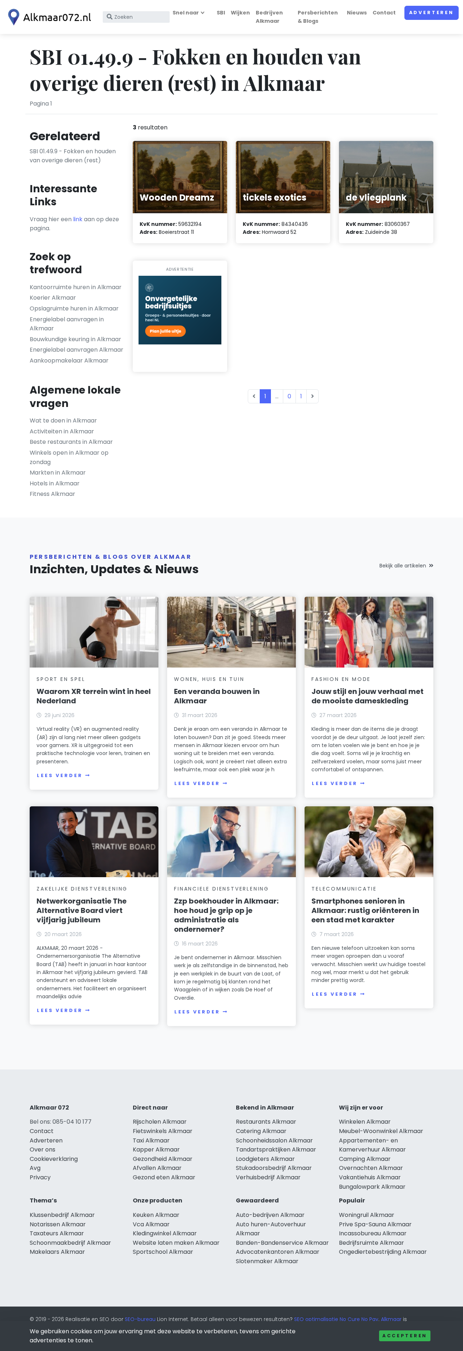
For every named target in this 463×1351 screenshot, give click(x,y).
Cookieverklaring (54, 1159)
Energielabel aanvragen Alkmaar (76, 350)
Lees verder (59, 775)
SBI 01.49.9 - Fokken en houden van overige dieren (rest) (73, 156)
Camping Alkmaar (365, 1159)
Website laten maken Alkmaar (176, 1243)
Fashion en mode (341, 679)
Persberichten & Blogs (318, 17)
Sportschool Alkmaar (163, 1252)
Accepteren (404, 1336)
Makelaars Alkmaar (57, 1252)
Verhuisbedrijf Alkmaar (268, 1177)
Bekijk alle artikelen (402, 565)
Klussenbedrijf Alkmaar (62, 1215)
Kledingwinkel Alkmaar (165, 1233)
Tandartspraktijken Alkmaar (276, 1149)
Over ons (42, 1149)
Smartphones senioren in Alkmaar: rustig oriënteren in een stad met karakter (365, 910)
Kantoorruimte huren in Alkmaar (76, 287)
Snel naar (186, 12)
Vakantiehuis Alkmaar (370, 1177)
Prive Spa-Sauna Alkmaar (375, 1224)
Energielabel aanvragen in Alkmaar (67, 324)
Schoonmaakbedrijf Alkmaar (70, 1243)
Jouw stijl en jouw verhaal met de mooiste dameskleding (367, 696)
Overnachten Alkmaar (371, 1168)
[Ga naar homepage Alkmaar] (47, 17)
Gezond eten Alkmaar (164, 1177)
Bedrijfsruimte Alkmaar (371, 1243)
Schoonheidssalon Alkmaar (274, 1140)
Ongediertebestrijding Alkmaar (383, 1252)
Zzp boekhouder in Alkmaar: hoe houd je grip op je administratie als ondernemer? (226, 915)
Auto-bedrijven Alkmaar (270, 1215)
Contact (384, 12)
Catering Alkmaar (261, 1131)
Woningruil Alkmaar (366, 1215)
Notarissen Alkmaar (58, 1224)
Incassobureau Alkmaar (373, 1233)
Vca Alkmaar (151, 1224)
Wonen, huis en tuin (209, 679)
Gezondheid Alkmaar (162, 1159)
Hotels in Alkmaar (55, 483)
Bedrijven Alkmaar (269, 17)
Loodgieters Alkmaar (265, 1159)
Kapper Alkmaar (156, 1149)
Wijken (240, 12)
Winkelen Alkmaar (365, 1122)
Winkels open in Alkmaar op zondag (69, 457)
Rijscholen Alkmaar (160, 1122)
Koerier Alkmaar (53, 297)
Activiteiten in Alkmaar (62, 431)
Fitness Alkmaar (52, 494)
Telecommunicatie (344, 888)
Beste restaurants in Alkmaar (71, 442)
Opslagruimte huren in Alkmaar (74, 308)
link (77, 219)
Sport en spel (61, 679)
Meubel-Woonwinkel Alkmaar (381, 1131)
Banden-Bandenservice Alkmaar (282, 1243)
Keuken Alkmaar (156, 1215)
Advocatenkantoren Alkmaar (277, 1252)
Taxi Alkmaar (151, 1140)
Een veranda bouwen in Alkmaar (217, 696)
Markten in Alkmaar (58, 472)
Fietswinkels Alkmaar (162, 1131)
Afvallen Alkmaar (157, 1168)
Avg (35, 1168)
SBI (221, 12)
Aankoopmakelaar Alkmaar (69, 360)
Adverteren (431, 12)
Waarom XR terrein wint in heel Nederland (94, 696)
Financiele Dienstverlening (221, 888)
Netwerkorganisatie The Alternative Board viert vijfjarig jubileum (82, 910)
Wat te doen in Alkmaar (63, 420)
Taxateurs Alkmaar (57, 1233)
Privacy (40, 1177)
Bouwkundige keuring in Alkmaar (75, 339)
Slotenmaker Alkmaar (267, 1261)
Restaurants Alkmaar (266, 1122)
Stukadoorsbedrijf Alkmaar (274, 1168)
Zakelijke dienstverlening (82, 888)
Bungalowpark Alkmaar (372, 1187)
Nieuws (357, 12)
